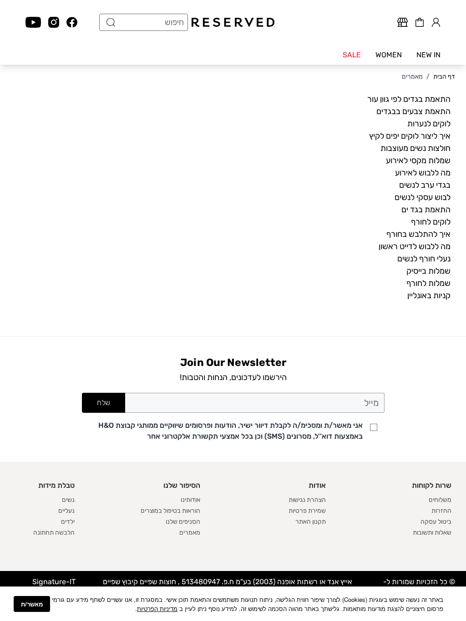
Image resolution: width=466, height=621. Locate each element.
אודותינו (190, 500)
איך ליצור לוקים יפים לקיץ (410, 136)
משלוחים (440, 500)
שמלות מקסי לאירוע (418, 160)
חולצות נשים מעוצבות (415, 148)
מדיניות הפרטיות (157, 608)
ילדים (68, 522)
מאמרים (412, 76)
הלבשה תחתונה (54, 532)
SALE (352, 54)
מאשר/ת (32, 604)
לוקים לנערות (429, 124)
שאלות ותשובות (432, 532)
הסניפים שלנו (183, 522)
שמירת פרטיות (307, 511)
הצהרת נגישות (307, 500)
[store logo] (233, 22)
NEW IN (428, 54)
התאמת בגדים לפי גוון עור (409, 99)
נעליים (66, 511)
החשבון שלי (436, 20)
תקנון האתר (310, 522)
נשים (68, 500)
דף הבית (444, 76)
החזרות (441, 511)
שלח (103, 402)
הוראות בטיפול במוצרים (170, 511)
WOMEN (388, 54)
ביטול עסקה (435, 522)
